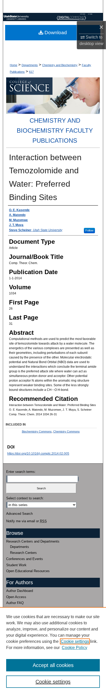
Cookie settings (75, 641)
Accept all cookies (53, 665)
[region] (53, 650)
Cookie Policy (74, 647)
